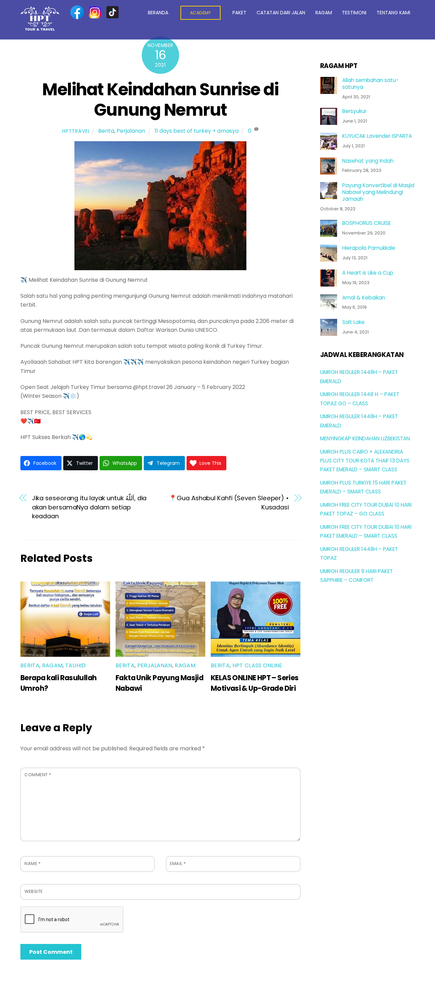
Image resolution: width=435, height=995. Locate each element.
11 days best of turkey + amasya (197, 131)
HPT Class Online (257, 665)
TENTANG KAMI (393, 12)
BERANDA (158, 12)
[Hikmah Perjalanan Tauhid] (39, 27)
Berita (106, 131)
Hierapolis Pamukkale (368, 248)
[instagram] (95, 12)
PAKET (239, 12)
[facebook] (77, 12)
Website (33, 891)
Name (32, 863)
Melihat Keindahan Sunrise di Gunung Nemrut (160, 99)
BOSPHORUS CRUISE (366, 223)
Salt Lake (353, 322)
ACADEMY (200, 13)
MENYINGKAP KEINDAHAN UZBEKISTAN (365, 438)
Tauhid (75, 665)
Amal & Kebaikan (363, 297)
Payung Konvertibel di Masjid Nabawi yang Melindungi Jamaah (378, 192)
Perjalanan (131, 131)
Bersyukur (354, 111)
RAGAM (323, 12)
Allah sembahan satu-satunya (370, 84)
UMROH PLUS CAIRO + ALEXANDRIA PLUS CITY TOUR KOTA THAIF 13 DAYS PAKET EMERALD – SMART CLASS (365, 460)
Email (178, 863)
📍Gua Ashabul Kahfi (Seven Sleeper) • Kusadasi (229, 502)
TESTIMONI (354, 12)
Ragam (52, 665)
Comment (37, 775)
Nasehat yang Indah (368, 161)
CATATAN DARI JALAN (281, 12)
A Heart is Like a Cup (367, 273)
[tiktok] (112, 12)
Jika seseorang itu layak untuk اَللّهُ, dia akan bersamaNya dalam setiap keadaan (89, 507)
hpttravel (76, 131)
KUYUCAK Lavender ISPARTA (377, 136)
